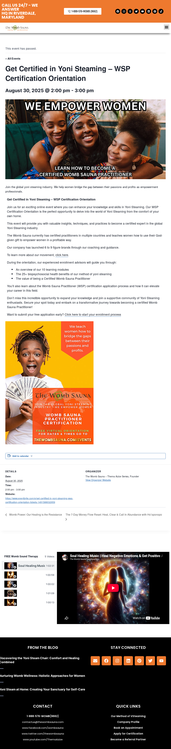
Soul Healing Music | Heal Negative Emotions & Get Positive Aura (31, 565)
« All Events (12, 58)
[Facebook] (117, 11)
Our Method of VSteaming (128, 716)
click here (61, 255)
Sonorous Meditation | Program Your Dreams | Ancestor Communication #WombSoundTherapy (31, 593)
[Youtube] (142, 11)
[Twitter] (136, 11)
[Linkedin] (148, 11)
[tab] (29, 565)
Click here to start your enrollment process (93, 314)
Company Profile (128, 722)
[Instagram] (123, 11)
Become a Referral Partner (128, 739)
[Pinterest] (154, 11)
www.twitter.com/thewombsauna (43, 733)
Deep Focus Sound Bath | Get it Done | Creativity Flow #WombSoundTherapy (31, 584)
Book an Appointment (128, 728)
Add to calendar (20, 456)
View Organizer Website (98, 480)
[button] (166, 27)
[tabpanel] (113, 588)
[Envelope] (95, 660)
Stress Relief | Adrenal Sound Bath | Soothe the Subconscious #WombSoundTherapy (31, 602)
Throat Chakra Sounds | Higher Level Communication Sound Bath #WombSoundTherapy (31, 575)
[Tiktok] (160, 11)
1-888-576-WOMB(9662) (43, 716)
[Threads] (130, 11)
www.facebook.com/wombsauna (42, 728)
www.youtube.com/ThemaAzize (43, 739)
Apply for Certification (128, 733)
